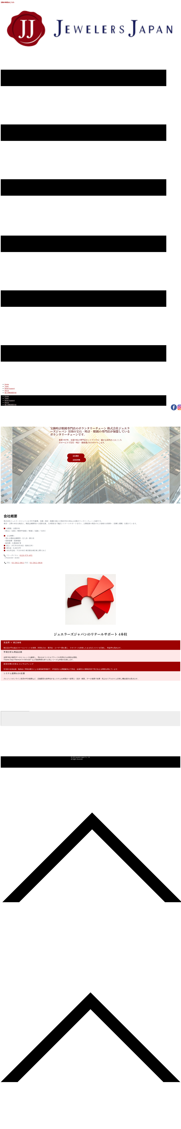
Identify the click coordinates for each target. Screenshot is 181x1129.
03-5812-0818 (36, 562)
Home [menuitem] (7, 384)
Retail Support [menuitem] (10, 388)
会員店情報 (76, 460)
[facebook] (174, 410)
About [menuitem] (7, 391)
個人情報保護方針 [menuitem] (11, 393)
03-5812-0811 (18, 562)
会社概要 (76, 456)
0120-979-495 (26, 555)
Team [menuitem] (7, 386)
